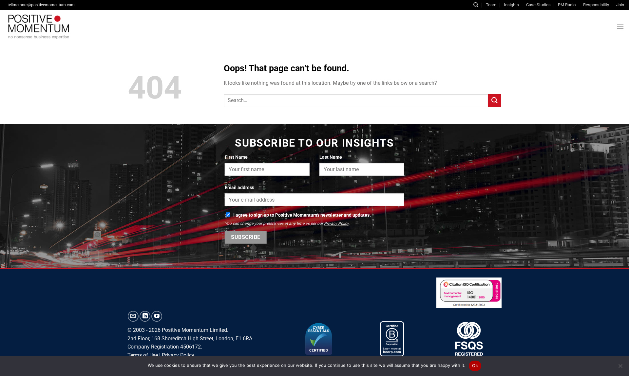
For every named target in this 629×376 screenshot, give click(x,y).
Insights (511, 4)
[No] (620, 368)
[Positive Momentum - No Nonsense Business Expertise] (106, 26)
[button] (620, 27)
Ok (475, 365)
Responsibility (596, 4)
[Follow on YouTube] (156, 316)
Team (491, 4)
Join (620, 4)
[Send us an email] (133, 316)
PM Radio (567, 4)
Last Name (330, 157)
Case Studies (538, 4)
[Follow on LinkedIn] (145, 316)
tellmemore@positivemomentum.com (41, 5)
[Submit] (494, 100)
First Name (236, 157)
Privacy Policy (336, 223)
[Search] (475, 4)
